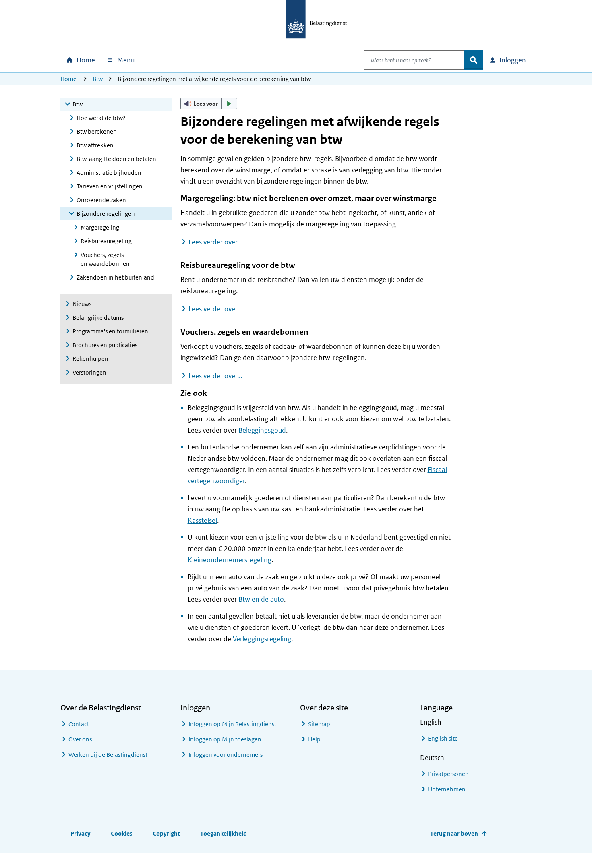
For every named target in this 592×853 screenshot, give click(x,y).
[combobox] (414, 60)
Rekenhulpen (90, 358)
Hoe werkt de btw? (101, 118)
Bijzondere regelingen (106, 213)
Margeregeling (100, 227)
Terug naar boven (454, 833)
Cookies (121, 833)
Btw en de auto (261, 599)
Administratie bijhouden (109, 172)
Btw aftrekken (95, 145)
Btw (98, 79)
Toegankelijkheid (223, 833)
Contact (78, 724)
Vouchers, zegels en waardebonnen (105, 259)
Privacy (80, 833)
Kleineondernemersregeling (229, 559)
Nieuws (81, 304)
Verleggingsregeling (262, 638)
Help (314, 739)
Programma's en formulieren (110, 331)
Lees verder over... (215, 241)
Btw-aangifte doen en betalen (116, 159)
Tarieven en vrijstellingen (110, 186)
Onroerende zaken (101, 200)
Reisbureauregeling (106, 241)
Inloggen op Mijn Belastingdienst (232, 724)
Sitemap (319, 724)
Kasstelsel (202, 520)
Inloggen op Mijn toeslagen (224, 739)
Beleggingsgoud (262, 430)
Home (68, 79)
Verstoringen (89, 372)
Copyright (166, 833)
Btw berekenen (97, 131)
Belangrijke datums (98, 317)
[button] (209, 103)
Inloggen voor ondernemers (225, 754)
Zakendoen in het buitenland (115, 277)
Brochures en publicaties (104, 345)
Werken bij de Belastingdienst (107, 754)
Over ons (80, 739)
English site (443, 738)
